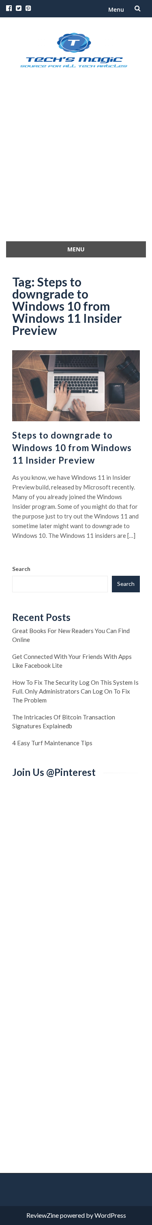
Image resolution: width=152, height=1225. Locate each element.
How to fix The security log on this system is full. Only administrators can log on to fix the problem (75, 691)
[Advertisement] (76, 161)
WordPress (110, 1215)
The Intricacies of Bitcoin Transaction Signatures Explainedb (63, 721)
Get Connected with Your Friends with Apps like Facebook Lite (72, 661)
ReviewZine (42, 1215)
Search (21, 568)
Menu (116, 9)
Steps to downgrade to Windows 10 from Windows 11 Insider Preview (72, 448)
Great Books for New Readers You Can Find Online (71, 635)
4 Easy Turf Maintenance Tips (52, 742)
